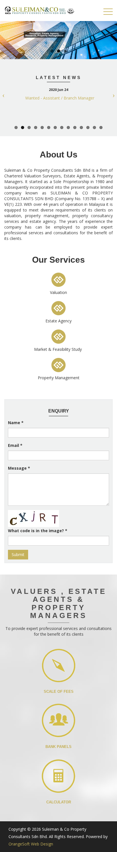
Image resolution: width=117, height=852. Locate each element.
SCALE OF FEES (59, 691)
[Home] (39, 10)
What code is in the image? (37, 530)
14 (101, 127)
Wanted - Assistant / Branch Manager (59, 98)
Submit (18, 554)
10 (74, 127)
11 (81, 127)
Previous (5, 94)
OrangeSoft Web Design (31, 844)
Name (16, 422)
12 (87, 127)
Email (15, 445)
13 (94, 127)
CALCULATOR (58, 802)
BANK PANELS (58, 747)
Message (19, 468)
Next (111, 94)
